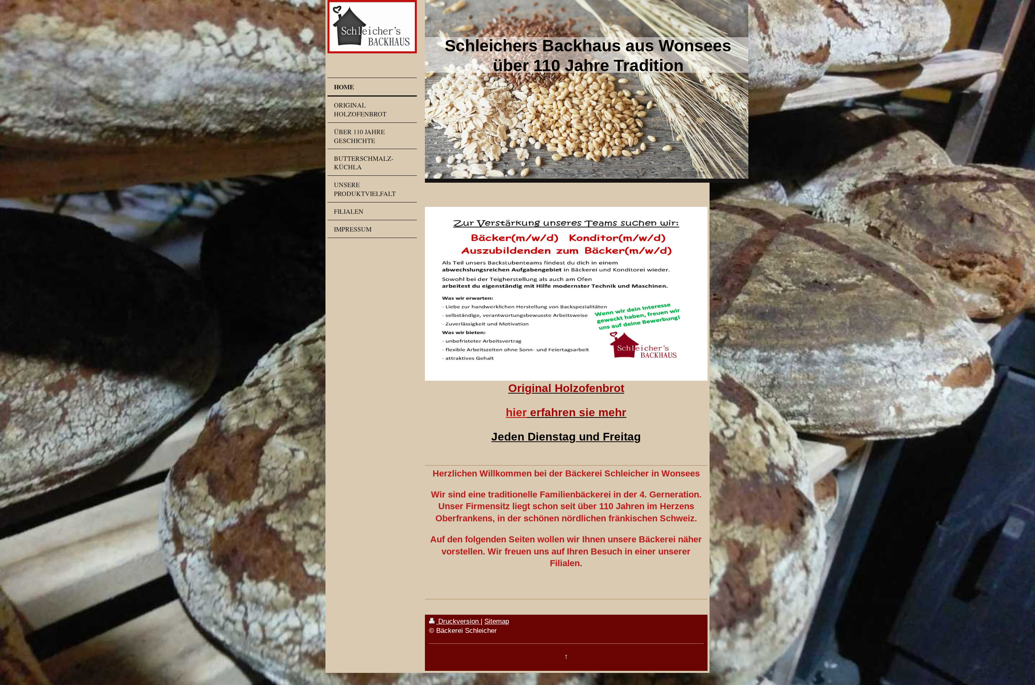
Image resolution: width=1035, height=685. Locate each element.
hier (516, 412)
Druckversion (458, 621)
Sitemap (496, 621)
